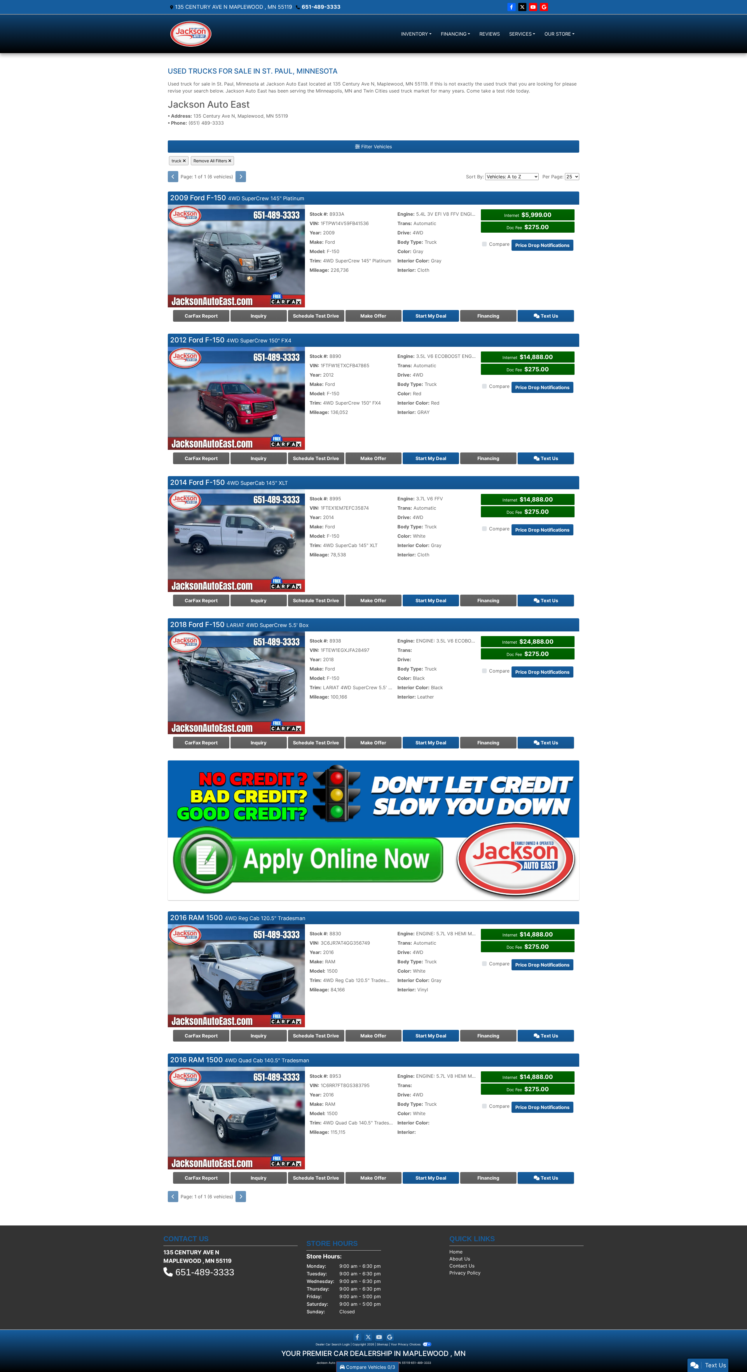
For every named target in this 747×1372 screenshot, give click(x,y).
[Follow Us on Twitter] (523, 7)
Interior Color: (413, 261)
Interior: (406, 270)
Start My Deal (431, 316)
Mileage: (319, 270)
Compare (499, 244)
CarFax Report (201, 316)
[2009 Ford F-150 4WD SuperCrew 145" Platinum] (236, 256)
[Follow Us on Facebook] (512, 7)
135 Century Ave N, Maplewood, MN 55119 (228, 116)
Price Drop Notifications (542, 245)
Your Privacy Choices (406, 1344)
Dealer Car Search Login (333, 1344)
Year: (316, 233)
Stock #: (319, 214)
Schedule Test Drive (316, 316)
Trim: (316, 261)
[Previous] (173, 176)
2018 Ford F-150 (239, 624)
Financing (488, 316)
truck (177, 160)
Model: (317, 251)
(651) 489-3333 (196, 123)
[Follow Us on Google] (544, 7)
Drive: (404, 233)
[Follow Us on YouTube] (533, 7)
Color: (404, 251)
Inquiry (258, 316)
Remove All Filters (210, 160)
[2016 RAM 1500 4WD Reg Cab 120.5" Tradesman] (236, 975)
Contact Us (461, 1266)
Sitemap (382, 1344)
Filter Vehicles (376, 146)
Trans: (404, 223)
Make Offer (373, 316)
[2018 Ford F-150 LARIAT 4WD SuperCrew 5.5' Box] (236, 682)
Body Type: (410, 242)
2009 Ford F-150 (237, 198)
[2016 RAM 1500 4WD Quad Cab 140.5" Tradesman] (236, 1117)
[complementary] (729, 1354)
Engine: (406, 214)
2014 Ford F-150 (229, 482)
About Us (459, 1259)
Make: (317, 242)
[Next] (240, 176)
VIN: (314, 223)
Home (455, 1252)
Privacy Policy (465, 1273)
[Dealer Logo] (191, 33)
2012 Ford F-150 (231, 340)
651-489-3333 (321, 7)
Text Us (549, 316)
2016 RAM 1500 (238, 917)
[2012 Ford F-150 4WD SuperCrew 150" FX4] (236, 398)
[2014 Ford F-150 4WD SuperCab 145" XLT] (236, 540)
